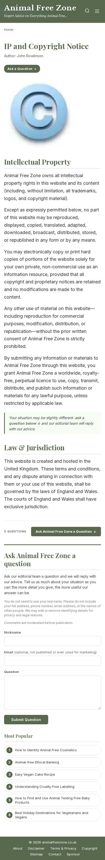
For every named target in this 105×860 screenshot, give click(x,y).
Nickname (12, 632)
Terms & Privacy (63, 848)
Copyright (89, 848)
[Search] (87, 11)
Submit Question (26, 719)
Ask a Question (19, 69)
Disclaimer (36, 848)
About (17, 848)
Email (50, 652)
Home (8, 29)
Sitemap (36, 854)
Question (11, 672)
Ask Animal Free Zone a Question (64, 531)
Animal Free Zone (40, 8)
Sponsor (73, 854)
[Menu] (97, 11)
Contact (54, 854)
